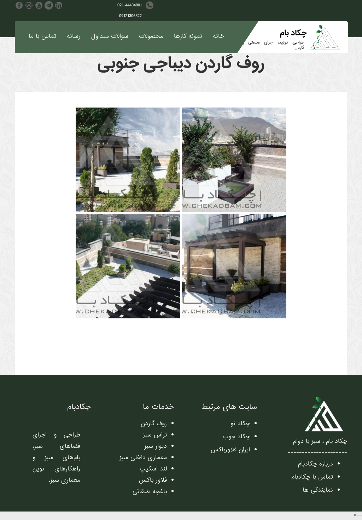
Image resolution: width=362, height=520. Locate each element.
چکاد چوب (236, 436)
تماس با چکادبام (312, 477)
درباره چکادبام (315, 464)
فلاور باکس (153, 480)
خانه (218, 36)
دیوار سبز (155, 446)
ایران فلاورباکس (230, 450)
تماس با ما (42, 36)
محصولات (151, 36)
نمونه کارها (188, 36)
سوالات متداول (109, 36)
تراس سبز (155, 435)
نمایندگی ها (318, 490)
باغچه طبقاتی (150, 491)
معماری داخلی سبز (143, 457)
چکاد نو (240, 423)
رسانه (74, 36)
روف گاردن (154, 423)
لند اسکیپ (153, 469)
